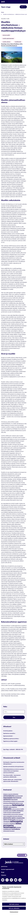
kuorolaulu (21, 803)
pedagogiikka (9, 816)
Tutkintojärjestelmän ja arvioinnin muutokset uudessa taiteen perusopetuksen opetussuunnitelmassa (13, 771)
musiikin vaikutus (6, 41)
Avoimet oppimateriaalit (7, 869)
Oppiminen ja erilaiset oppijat (10, 741)
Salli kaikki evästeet (14, 904)
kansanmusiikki (21, 801)
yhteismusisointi (6, 831)
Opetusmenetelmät (7, 736)
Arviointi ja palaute (7, 730)
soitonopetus (16, 822)
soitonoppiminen (6, 823)
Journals (23, 1)
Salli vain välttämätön (14, 908)
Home (2, 12)
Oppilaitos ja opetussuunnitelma (11, 738)
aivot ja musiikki (6, 35)
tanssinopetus (9, 827)
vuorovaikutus (15, 829)
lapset (10, 805)
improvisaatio (7, 798)
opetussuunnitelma (7, 814)
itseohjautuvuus (14, 801)
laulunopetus (18, 805)
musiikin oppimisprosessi (8, 38)
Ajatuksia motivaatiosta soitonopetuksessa (13, 766)
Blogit (2, 872)
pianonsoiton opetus (9, 818)
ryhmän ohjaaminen (19, 819)
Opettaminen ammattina (9, 733)
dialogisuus (5, 794)
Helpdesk (3, 875)
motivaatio (7, 809)
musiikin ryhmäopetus (17, 810)
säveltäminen (12, 823)
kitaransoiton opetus (14, 803)
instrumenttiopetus (7, 801)
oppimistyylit (21, 814)
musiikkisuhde (18, 41)
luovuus (5, 807)
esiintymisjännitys (8, 796)
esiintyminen (15, 794)
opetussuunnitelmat (14, 814)
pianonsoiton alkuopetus (17, 816)
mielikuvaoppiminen (12, 807)
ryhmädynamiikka (11, 819)
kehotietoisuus (6, 803)
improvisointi (14, 799)
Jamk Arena (4, 866)
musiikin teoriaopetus (7, 812)
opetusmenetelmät (16, 812)
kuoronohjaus (6, 805)
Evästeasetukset (14, 912)
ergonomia (10, 794)
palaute (4, 816)
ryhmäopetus (6, 821)
